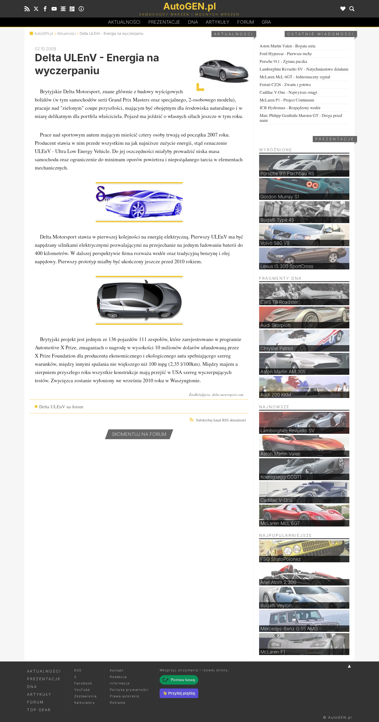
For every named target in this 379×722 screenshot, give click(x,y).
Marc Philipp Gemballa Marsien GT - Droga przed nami (301, 118)
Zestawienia (85, 696)
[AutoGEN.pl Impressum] (81, 8)
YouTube (82, 690)
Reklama (117, 702)
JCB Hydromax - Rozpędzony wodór (290, 107)
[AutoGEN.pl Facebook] (45, 8)
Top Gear (39, 710)
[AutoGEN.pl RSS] (27, 8)
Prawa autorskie (124, 696)
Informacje (120, 683)
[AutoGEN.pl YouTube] (54, 8)
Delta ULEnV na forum (61, 406)
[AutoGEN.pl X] (36, 8)
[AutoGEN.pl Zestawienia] (63, 8)
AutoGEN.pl (43, 33)
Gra (266, 22)
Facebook (83, 683)
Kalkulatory (84, 702)
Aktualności (124, 22)
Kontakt (116, 670)
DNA (32, 686)
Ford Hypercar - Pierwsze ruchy (286, 53)
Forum (245, 22)
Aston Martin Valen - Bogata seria (287, 45)
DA (193, 22)
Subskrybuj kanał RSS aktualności (221, 420)
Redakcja (118, 677)
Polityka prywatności (129, 690)
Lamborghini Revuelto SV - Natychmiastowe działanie (304, 69)
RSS (77, 670)
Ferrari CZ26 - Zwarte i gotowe (285, 84)
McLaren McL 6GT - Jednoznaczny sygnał (295, 76)
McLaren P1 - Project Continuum (287, 100)
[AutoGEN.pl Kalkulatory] (72, 8)
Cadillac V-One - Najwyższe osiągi (288, 92)
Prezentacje (164, 22)
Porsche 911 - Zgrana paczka (283, 61)
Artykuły (217, 22)
